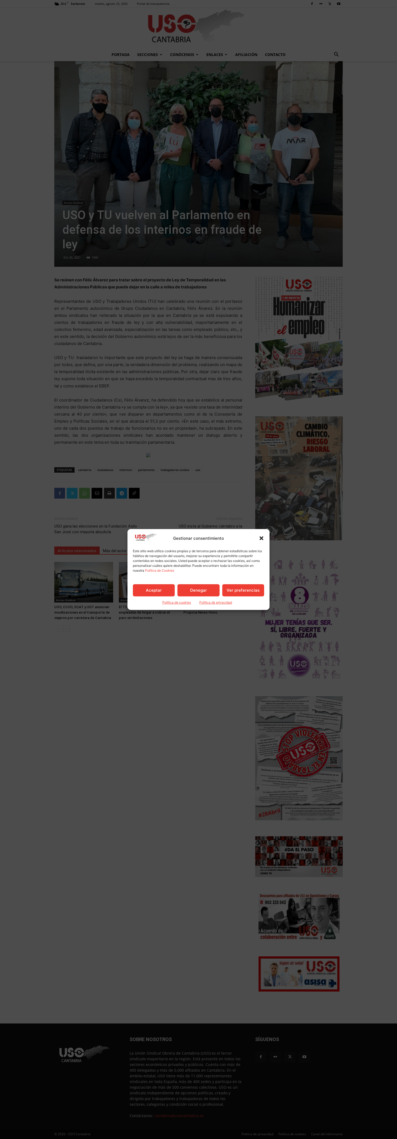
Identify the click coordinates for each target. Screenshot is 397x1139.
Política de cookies (176, 603)
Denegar (198, 590)
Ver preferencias (243, 590)
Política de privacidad (215, 603)
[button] (261, 538)
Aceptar (154, 590)
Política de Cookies (159, 571)
